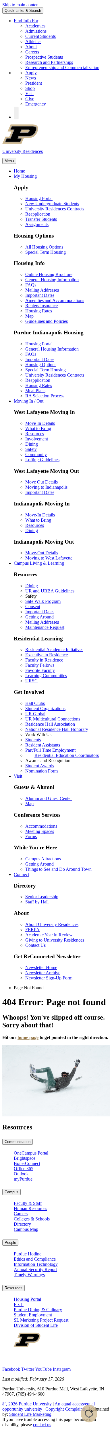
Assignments (37, 224)
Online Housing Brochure (48, 274)
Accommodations (41, 826)
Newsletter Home (41, 967)
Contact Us (35, 945)
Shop (30, 88)
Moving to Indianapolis (46, 487)
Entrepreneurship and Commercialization (62, 67)
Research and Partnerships (49, 62)
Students (33, 739)
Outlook (21, 1173)
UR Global (35, 713)
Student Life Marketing (30, 1414)
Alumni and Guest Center (48, 798)
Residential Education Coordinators (66, 755)
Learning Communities (46, 675)
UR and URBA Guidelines (49, 590)
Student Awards (39, 765)
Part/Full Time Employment (50, 750)
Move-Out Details (41, 552)
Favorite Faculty (40, 670)
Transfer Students (41, 219)
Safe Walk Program (43, 601)
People (10, 1242)
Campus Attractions (43, 858)
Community (36, 454)
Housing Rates (38, 310)
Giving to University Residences (54, 940)
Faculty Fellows (39, 665)
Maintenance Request (44, 627)
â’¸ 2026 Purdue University (27, 1403)
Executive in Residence (46, 654)
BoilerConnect (27, 1163)
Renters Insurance (41, 305)
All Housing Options (44, 246)
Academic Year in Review (49, 934)
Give (29, 98)
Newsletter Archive (42, 972)
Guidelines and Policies (46, 321)
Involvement (36, 438)
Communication (17, 1142)
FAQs (30, 284)
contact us (42, 1424)
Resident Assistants (42, 744)
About (31, 46)
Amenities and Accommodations (54, 300)
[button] (16, 113)
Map (29, 316)
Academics (35, 25)
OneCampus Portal (31, 1153)
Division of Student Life (36, 1325)
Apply (31, 72)
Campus (11, 1192)
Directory (22, 1224)
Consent (32, 606)
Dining (31, 444)
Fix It (19, 1304)
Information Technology (36, 1264)
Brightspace (24, 1158)
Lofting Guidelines (42, 459)
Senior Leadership (41, 896)
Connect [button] (21, 874)
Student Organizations (45, 708)
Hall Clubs (35, 703)
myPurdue (23, 1179)
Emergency (35, 103)
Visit (29, 93)
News (30, 77)
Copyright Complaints (65, 1409)
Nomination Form (41, 770)
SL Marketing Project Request (41, 1320)
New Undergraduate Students (52, 203)
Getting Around (39, 616)
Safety (31, 449)
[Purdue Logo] (56, 142)
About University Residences (51, 924)
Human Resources (30, 1208)
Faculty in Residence (44, 659)
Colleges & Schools (32, 1218)
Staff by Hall (37, 901)
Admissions (36, 31)
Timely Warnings (29, 1274)
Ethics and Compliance (35, 1259)
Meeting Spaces (39, 831)
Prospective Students (44, 57)
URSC (31, 680)
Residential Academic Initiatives (54, 649)
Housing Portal (39, 198)
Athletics (33, 41)
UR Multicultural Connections (52, 718)
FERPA (32, 929)
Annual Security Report (35, 1269)
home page (28, 1037)
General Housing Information (52, 279)
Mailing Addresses (42, 290)
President (33, 83)
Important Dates (39, 295)
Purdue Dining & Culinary (38, 1309)
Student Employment (33, 1314)
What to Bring (38, 428)
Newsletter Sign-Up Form (48, 977)
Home (19, 170)
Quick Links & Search (23, 10)
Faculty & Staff (28, 1203)
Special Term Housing (45, 252)
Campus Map (26, 1229)
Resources (34, 433)
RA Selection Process (44, 395)
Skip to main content (21, 4)
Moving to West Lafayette (48, 557)
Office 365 (23, 1168)
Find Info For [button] (26, 20)
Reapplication (37, 214)
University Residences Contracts (54, 208)
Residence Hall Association (50, 724)
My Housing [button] (25, 176)
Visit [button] (18, 776)
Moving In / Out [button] (28, 401)
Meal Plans (35, 390)
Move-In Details (40, 423)
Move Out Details (41, 481)
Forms (31, 836)
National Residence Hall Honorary (56, 729)
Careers (32, 51)
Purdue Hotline (27, 1253)
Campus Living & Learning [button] (39, 563)
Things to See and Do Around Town (58, 869)
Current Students (40, 36)
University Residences (22, 151)
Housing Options (40, 364)
